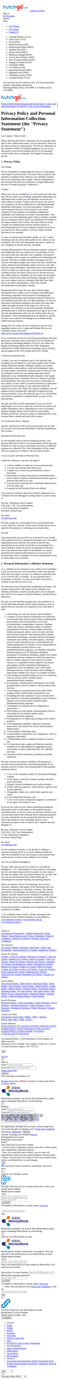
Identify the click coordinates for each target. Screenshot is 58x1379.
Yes (2, 1056)
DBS (35, 1017)
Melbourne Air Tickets (36, 972)
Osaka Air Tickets (17, 962)
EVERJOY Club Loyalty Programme (33, 106)
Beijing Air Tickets (9, 967)
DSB (21, 1019)
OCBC (28, 1019)
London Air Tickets (10, 969)
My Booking (12, 1356)
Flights (10, 104)
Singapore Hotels (37, 994)
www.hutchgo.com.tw (11, 922)
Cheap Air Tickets (18, 956)
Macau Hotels (14, 988)
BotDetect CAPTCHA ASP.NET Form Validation (20, 1121)
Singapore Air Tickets (32, 974)
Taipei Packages (42, 1003)
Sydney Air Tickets (29, 969)
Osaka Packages (37, 1005)
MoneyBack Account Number (14, 1272)
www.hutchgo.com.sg (32, 919)
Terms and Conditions (45, 1129)
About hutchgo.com (18, 936)
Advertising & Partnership (13, 933)
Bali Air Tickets (44, 967)
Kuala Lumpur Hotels (18, 994)
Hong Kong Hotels (10, 983)
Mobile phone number (11, 1191)
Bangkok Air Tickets (18, 959)
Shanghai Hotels (8, 991)
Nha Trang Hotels (41, 991)
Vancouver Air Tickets (11, 974)
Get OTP (6, 1203)
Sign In (5, 1073)
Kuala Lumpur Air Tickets (13, 972)
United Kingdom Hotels (19, 996)
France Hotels (37, 996)
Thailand (16, 1348)
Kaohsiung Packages (20, 1008)
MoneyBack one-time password (15, 1275)
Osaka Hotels (28, 986)
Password (5, 1067)
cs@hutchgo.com (9, 518)
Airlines (5, 956)
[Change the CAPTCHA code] (41, 1115)
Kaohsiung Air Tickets (23, 964)
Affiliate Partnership (35, 933)
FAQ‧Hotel (14, 29)
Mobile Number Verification (13, 1211)
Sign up (26, 1132)
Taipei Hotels (26, 983)
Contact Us (14, 32)
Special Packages (9, 1003)
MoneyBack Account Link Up (14, 1292)
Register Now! (7, 1081)
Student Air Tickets (47, 950)
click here (43, 1205)
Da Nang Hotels (24, 991)
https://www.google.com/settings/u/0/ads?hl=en (22, 333)
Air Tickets (6, 947)
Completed (6, 1318)
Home (4, 104)
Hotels (17, 104)
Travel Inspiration (26, 1003)
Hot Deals (34, 104)
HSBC (28, 1017)
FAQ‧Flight (14, 26)
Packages (24, 104)
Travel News (12, 1353)
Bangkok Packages (20, 1005)
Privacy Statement (36, 936)
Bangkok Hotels (40, 983)
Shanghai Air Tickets (43, 964)
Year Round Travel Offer (12, 1017)
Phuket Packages (39, 1008)
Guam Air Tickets (47, 969)
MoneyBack (11, 106)
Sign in (34, 1134)
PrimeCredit (6, 1019)
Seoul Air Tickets (37, 959)
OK (3, 1051)
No (6, 1056)
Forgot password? (9, 1070)
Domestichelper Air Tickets (25, 950)
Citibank (43, 1017)
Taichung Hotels (30, 988)
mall (3, 106)
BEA (15, 1019)
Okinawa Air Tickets (35, 962)
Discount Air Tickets (36, 956)
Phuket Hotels (42, 986)
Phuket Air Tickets (27, 967)
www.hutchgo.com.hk (11, 919)
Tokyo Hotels (14, 986)
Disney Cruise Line (47, 104)
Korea (23, 1348)
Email (3, 1065)
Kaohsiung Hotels (47, 988)
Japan (9, 1348)
